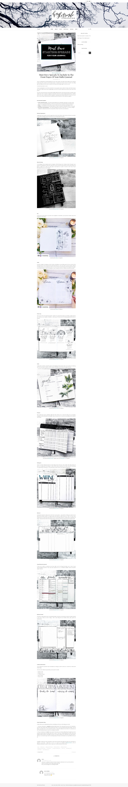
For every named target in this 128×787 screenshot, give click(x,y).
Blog (61, 29)
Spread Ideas (39, 749)
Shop (76, 29)
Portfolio (66, 29)
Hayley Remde (40, 752)
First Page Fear (49, 748)
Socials (71, 29)
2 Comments (74, 752)
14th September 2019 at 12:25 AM (48, 772)
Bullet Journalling (80, 44)
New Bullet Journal (68, 748)
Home (52, 29)
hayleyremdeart (56, 157)
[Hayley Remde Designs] (64, 15)
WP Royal (43, 785)
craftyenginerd (62, 458)
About (56, 29)
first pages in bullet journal (56, 748)
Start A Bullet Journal (46, 749)
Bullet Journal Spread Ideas (41, 748)
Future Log (63, 748)
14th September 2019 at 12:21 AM (46, 760)
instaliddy (56, 257)
